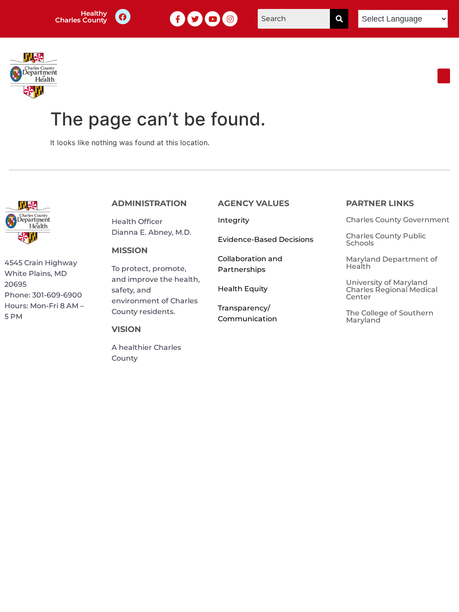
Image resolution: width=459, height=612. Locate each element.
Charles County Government (398, 219)
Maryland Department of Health (391, 263)
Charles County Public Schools (386, 239)
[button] (339, 19)
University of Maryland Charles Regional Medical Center (391, 289)
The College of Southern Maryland (389, 316)
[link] (177, 18)
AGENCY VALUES (253, 203)
